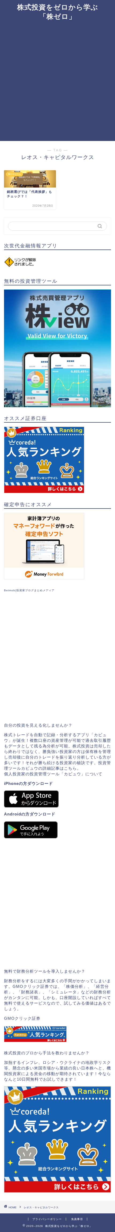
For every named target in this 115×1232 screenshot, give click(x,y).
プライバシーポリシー (47, 1219)
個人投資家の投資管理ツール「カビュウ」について (53, 774)
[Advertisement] (57, 81)
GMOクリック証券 (22, 1018)
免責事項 (77, 1219)
